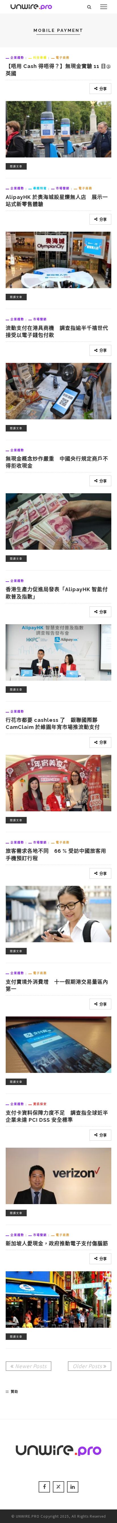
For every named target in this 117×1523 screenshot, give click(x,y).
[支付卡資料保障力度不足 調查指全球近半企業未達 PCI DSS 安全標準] (58, 1174)
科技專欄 (40, 57)
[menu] (103, 6)
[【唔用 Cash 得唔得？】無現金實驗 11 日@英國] (58, 128)
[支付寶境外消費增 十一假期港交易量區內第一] (58, 1044)
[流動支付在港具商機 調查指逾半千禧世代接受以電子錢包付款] (58, 390)
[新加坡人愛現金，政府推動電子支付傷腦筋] (58, 1298)
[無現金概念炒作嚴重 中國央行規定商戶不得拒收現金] (58, 520)
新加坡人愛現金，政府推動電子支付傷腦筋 (57, 1243)
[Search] (89, 7)
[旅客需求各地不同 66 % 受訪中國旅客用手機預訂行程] (58, 913)
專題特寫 (40, 188)
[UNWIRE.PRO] (31, 6)
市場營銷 (63, 188)
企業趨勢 (17, 57)
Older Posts (87, 1365)
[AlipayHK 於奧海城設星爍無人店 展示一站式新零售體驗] (58, 259)
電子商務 (63, 57)
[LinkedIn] (72, 1487)
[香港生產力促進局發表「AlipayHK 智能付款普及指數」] (58, 651)
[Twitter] (58, 1487)
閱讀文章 (16, 166)
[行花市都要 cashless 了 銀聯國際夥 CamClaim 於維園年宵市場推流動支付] (58, 782)
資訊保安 (40, 1104)
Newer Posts (31, 1365)
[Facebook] (44, 1487)
